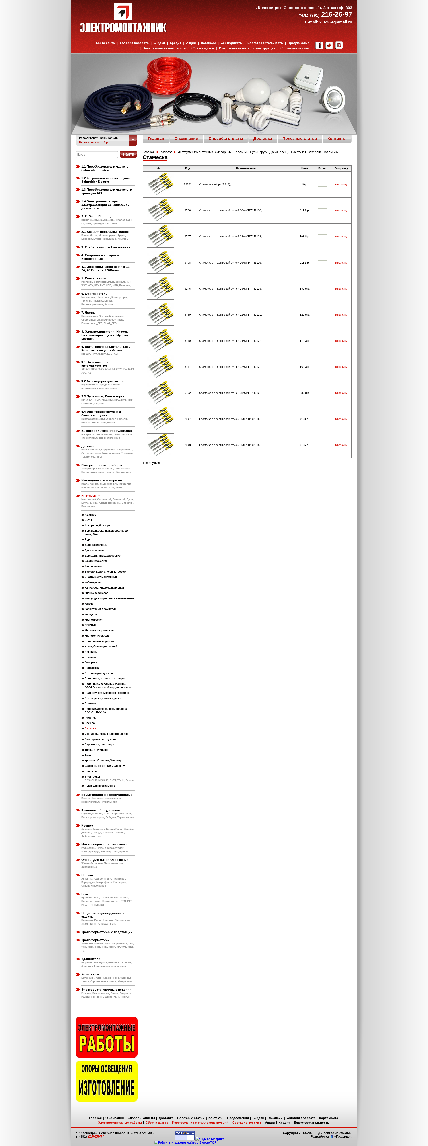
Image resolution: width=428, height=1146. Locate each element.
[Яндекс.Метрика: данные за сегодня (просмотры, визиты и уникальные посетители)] (209, 1139)
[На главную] (123, 31)
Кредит (175, 43)
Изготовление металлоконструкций (247, 48)
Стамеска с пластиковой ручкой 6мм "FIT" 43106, (229, 419)
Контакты (215, 1118)
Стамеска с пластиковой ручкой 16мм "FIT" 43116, (230, 262)
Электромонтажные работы (165, 48)
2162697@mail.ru (335, 22)
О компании (114, 1118)
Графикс (343, 1136)
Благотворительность (265, 43)
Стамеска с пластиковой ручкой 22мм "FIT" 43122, (230, 314)
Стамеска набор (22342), (215, 184)
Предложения (298, 43)
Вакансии (208, 43)
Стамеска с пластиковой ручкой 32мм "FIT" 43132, (230, 366)
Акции (191, 43)
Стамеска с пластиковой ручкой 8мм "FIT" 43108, (229, 445)
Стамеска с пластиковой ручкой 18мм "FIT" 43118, (230, 288)
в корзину (341, 184)
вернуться (152, 463)
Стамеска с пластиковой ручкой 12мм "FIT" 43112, (230, 236)
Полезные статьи (191, 1118)
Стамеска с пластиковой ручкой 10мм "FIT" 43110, (230, 210)
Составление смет (294, 48)
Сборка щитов (202, 48)
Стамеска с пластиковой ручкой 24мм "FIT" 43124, (230, 340)
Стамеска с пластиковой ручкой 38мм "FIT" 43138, (230, 393)
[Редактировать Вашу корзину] (133, 140)
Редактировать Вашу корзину (98, 138)
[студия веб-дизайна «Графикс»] (331, 1137)
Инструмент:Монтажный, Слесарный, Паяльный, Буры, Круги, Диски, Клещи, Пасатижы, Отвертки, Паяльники (258, 152)
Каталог (166, 152)
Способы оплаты (141, 1118)
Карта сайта (105, 43)
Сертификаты (232, 43)
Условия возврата (134, 43)
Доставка (166, 1118)
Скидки (159, 43)
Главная (149, 152)
